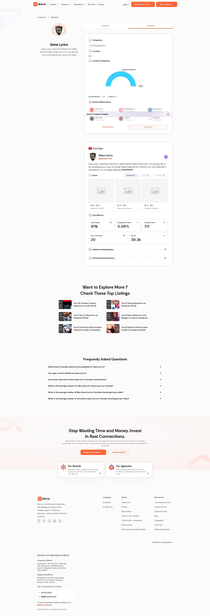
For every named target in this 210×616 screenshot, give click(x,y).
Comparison (159, 520)
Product (52, 4)
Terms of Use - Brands (130, 516)
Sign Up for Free (142, 4)
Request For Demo (92, 452)
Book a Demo (165, 4)
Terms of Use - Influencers (132, 520)
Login (125, 4)
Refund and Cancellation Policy (134, 529)
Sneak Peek (118, 452)
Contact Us (126, 502)
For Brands (107, 502)
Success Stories (160, 507)
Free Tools (158, 525)
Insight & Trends (160, 511)
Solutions (65, 4)
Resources (78, 4)
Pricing (100, 4)
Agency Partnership (161, 529)
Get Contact (148, 127)
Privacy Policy (127, 525)
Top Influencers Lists (162, 502)
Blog (156, 516)
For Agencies (108, 507)
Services (91, 4)
